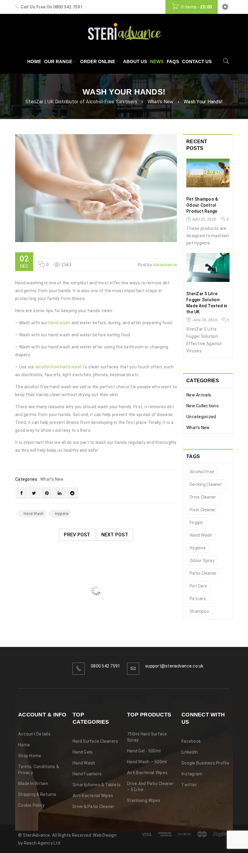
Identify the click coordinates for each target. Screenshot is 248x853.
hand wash (59, 322)
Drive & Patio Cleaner (93, 806)
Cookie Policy (31, 805)
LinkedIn (189, 752)
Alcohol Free (202, 471)
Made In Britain (33, 783)
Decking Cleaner (206, 484)
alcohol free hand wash (58, 366)
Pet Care (198, 585)
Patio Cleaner (203, 573)
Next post (114, 535)
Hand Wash (34, 514)
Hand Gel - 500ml (144, 750)
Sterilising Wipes (143, 800)
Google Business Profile (205, 763)
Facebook (191, 741)
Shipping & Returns (37, 794)
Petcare (198, 598)
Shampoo (199, 611)
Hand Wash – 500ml (147, 761)
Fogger (197, 522)
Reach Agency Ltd (42, 843)
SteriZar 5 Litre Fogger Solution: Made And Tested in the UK (206, 302)
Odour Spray (202, 560)
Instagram (191, 773)
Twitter (189, 784)
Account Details (34, 734)
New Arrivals (198, 395)
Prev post (77, 535)
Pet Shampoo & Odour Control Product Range (202, 205)
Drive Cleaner (203, 497)
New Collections (202, 405)
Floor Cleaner (203, 509)
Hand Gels (83, 752)
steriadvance (165, 264)
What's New (161, 102)
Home (24, 744)
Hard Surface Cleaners (95, 741)
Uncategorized (201, 416)
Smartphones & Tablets (97, 784)
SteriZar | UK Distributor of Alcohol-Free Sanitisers (81, 102)
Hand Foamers (87, 773)
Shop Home (29, 755)
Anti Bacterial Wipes (93, 795)
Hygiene (62, 514)
